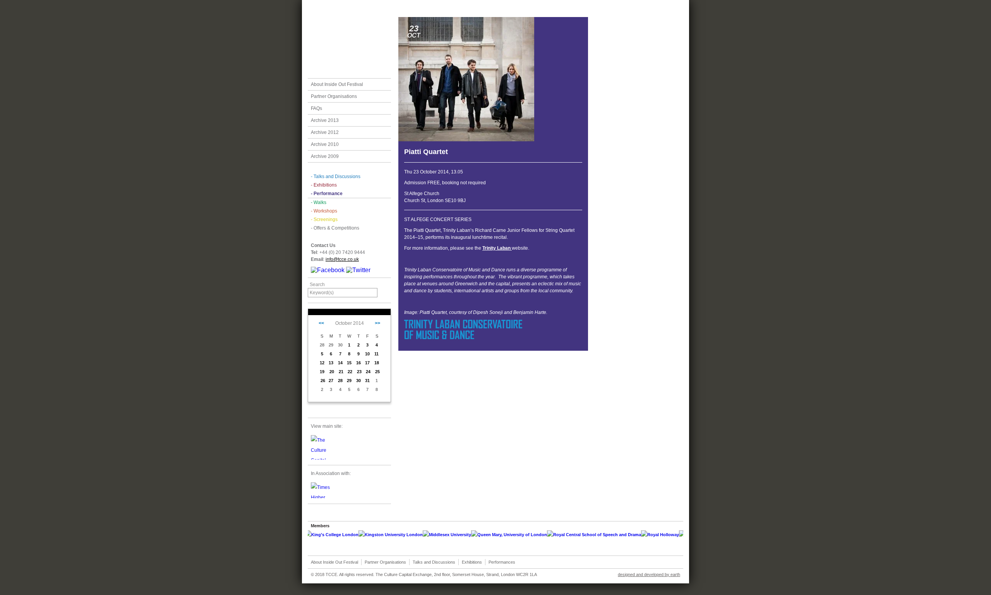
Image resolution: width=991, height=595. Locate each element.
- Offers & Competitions (335, 228)
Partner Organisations (334, 96)
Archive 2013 (325, 120)
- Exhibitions (324, 185)
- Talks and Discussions (335, 176)
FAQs (316, 108)
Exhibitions (472, 562)
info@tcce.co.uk (342, 259)
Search (317, 284)
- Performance (327, 193)
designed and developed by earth (649, 574)
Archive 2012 (325, 132)
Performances (502, 562)
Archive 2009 (325, 156)
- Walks (318, 202)
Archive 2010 (325, 144)
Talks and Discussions (434, 562)
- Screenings (324, 219)
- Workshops (324, 211)
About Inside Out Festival (337, 84)
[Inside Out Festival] (349, 39)
